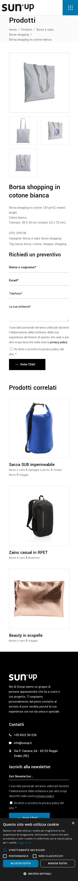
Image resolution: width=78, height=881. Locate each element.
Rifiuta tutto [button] (57, 863)
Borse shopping (19, 35)
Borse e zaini (44, 30)
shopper (48, 244)
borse (27, 244)
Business (34, 558)
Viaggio (24, 475)
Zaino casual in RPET (28, 552)
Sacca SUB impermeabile (32, 465)
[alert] (39, 849)
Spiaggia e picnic (39, 470)
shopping (60, 244)
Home (13, 30)
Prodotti (26, 30)
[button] (5, 850)
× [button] (72, 823)
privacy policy (58, 342)
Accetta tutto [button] (21, 863)
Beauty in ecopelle (26, 635)
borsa (19, 244)
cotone (37, 244)
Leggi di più (24, 842)
